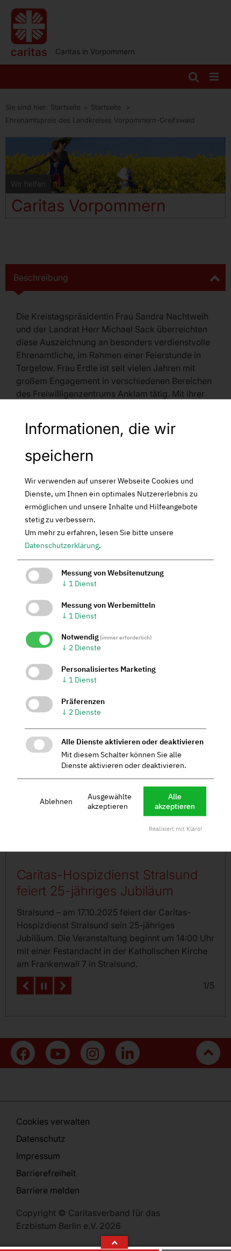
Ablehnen (56, 801)
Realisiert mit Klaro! (175, 829)
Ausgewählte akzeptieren (110, 801)
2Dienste (81, 648)
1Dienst (79, 583)
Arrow (114, 1242)
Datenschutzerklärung (62, 545)
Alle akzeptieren (175, 801)
